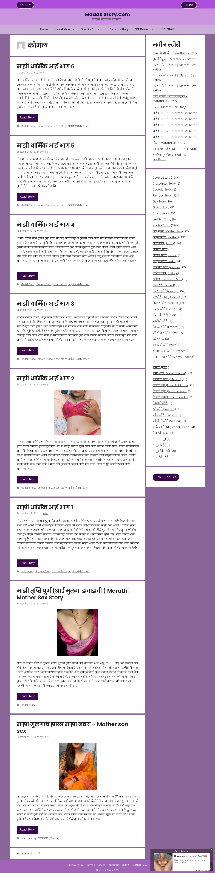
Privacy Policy (75, 865)
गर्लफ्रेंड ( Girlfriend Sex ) (168, 279)
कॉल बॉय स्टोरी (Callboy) (167, 267)
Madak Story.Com (107, 14)
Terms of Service (95, 865)
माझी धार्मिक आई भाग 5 (46, 145)
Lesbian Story (162, 220)
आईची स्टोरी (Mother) (78, 126)
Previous (24, 853)
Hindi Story (25, 5)
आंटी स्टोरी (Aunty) (164, 244)
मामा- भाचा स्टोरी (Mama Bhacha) (173, 357)
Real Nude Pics (166, 477)
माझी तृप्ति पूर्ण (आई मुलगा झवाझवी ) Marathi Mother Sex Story (73, 594)
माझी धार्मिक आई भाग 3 (45, 304)
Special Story (90, 29)
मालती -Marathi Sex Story (169, 107)
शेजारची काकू (160, 433)
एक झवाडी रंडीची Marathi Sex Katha (175, 149)
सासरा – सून (159, 439)
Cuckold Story (162, 190)
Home (44, 29)
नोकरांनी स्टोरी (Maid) (165, 315)
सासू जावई (158, 445)
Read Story (27, 118)
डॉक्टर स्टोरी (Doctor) (165, 309)
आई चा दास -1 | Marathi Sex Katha (175, 137)
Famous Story (119, 29)
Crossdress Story (164, 184)
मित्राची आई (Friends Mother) (171, 385)
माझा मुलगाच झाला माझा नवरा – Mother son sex (72, 727)
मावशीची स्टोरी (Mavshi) (167, 380)
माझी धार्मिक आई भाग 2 (45, 378)
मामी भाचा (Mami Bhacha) (169, 374)
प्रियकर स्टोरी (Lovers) (165, 327)
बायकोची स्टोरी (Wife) (165, 345)
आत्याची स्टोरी (160, 250)
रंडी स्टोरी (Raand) (163, 409)
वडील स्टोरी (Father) (165, 415)
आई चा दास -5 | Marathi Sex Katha (175, 113)
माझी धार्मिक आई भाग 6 (45, 66)
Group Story (161, 208)
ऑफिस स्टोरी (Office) (165, 256)
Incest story (63, 29)
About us (114, 865)
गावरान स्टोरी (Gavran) (166, 291)
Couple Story (161, 178)
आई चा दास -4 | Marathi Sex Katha (175, 119)
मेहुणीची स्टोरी (160, 403)
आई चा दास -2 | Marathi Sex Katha (175, 131)
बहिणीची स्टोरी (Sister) (165, 333)
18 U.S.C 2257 (139, 865)
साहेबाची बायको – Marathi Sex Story (175, 53)
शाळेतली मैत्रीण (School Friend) (171, 427)
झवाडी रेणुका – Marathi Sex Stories (174, 59)
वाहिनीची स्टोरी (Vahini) (166, 421)
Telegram (188, 5)
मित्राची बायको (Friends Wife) (170, 397)
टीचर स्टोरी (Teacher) (165, 303)
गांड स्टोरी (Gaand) (164, 285)
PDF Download (144, 29)
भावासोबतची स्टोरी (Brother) (169, 351)
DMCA (125, 865)
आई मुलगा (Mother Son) (168, 232)
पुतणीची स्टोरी (160, 321)
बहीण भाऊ (158, 339)
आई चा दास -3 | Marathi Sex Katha (175, 125)
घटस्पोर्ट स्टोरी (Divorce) (166, 297)
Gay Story (159, 202)
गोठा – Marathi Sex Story (169, 143)
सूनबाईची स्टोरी (161, 457)
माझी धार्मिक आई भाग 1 (45, 507)
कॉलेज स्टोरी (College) (166, 273)
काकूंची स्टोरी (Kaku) (164, 262)
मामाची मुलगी (160, 368)
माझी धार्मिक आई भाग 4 (46, 225)
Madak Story (28, 126)
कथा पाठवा (168, 29)
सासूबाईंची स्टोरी (161, 451)
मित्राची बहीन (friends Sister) (170, 391)
